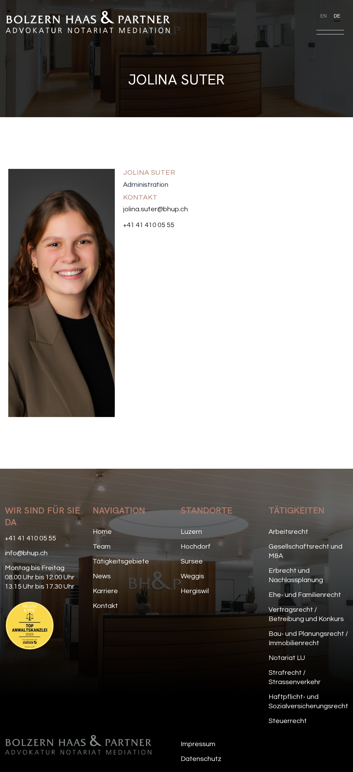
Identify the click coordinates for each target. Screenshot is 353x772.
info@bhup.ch (26, 553)
